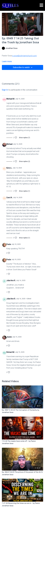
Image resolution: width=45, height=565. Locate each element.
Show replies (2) (24, 161)
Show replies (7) (24, 137)
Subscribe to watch (21, 67)
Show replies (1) (24, 191)
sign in (5, 90)
